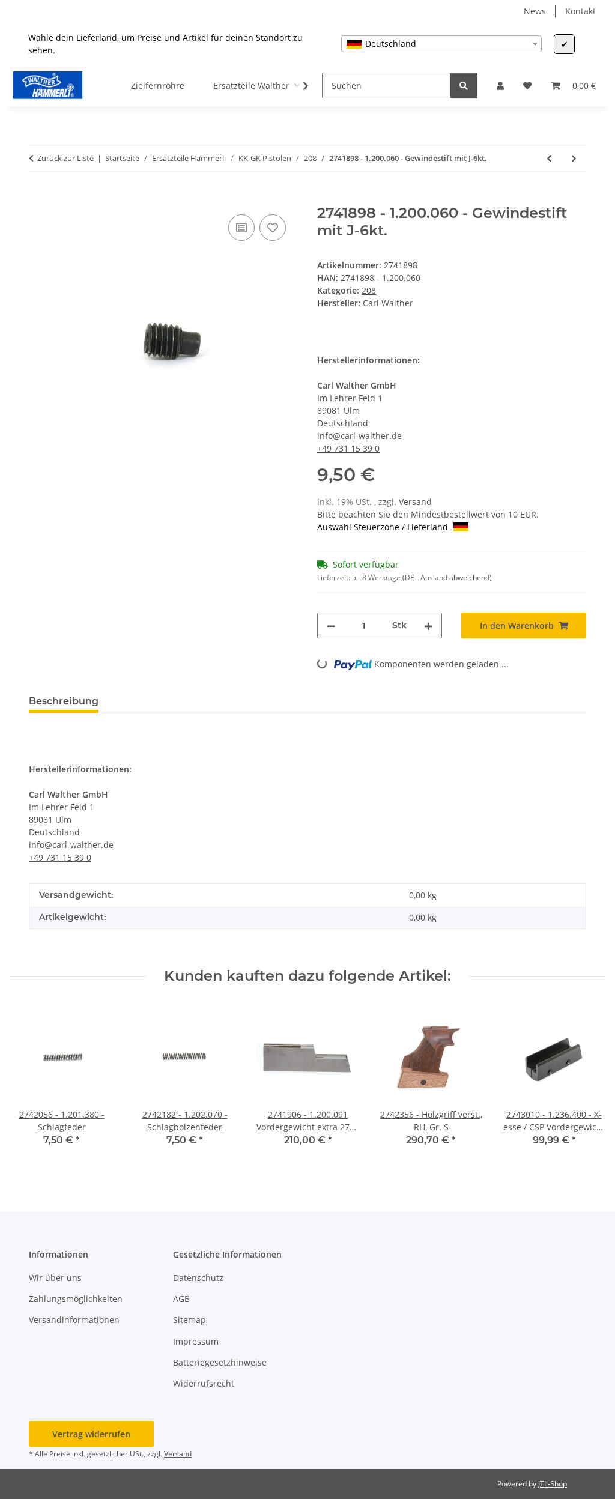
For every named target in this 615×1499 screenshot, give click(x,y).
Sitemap (189, 1319)
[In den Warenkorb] (38, 198)
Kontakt (580, 11)
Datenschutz (198, 1277)
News (535, 11)
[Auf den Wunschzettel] (272, 227)
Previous (30, 1083)
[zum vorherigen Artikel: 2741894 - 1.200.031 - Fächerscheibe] (549, 158)
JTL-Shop (552, 1484)
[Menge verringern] (331, 625)
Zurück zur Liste (65, 158)
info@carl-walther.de (359, 435)
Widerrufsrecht (203, 1383)
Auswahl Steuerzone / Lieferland (383, 527)
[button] (500, 85)
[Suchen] (463, 85)
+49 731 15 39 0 (348, 448)
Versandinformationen (74, 1319)
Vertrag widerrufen (91, 1434)
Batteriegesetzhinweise (220, 1362)
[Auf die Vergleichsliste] (241, 227)
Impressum (196, 1341)
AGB (181, 1298)
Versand (415, 501)
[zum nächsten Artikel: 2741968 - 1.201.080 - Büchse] (574, 158)
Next (586, 1083)
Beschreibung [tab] (63, 701)
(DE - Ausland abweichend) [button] (447, 577)
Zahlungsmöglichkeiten (76, 1298)
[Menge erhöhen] (428, 625)
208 (369, 290)
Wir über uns (55, 1277)
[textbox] (441, 44)
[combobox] (441, 43)
